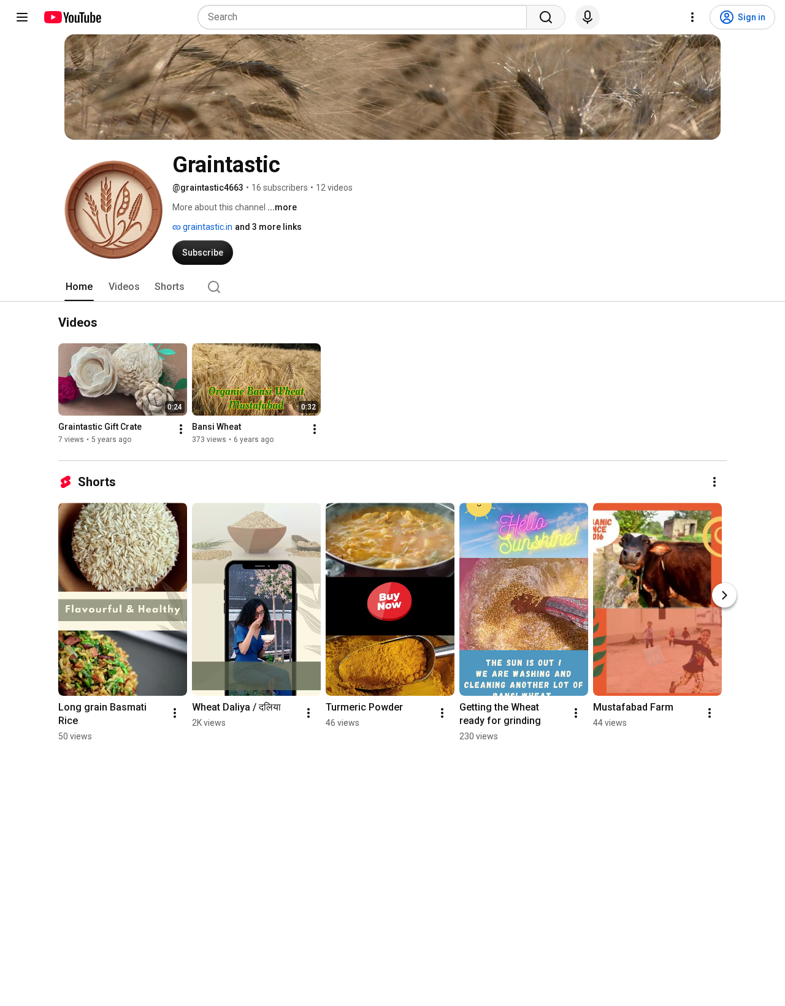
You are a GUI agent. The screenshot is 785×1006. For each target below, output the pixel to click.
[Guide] (22, 17)
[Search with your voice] (587, 17)
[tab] (79, 287)
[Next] (724, 595)
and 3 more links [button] (268, 227)
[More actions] (181, 429)
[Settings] (692, 17)
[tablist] (392, 287)
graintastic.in (206, 227)
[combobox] (366, 17)
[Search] (545, 17)
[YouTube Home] (72, 17)
